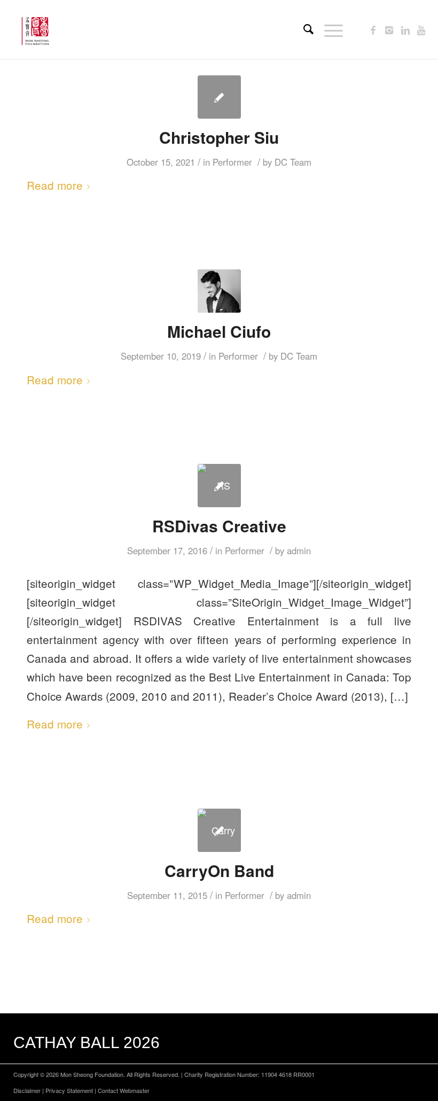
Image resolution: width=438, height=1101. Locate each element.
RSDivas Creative (219, 525)
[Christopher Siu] (219, 97)
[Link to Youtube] (421, 29)
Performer (232, 162)
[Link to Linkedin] (405, 29)
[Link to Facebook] (373, 29)
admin (299, 550)
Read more (55, 185)
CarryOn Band (219, 870)
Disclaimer (27, 1090)
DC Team (293, 162)
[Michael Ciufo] (219, 291)
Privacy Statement (69, 1090)
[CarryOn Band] (219, 830)
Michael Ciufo (219, 331)
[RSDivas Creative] (219, 485)
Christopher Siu (219, 137)
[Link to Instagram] (389, 29)
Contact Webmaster (124, 1090)
